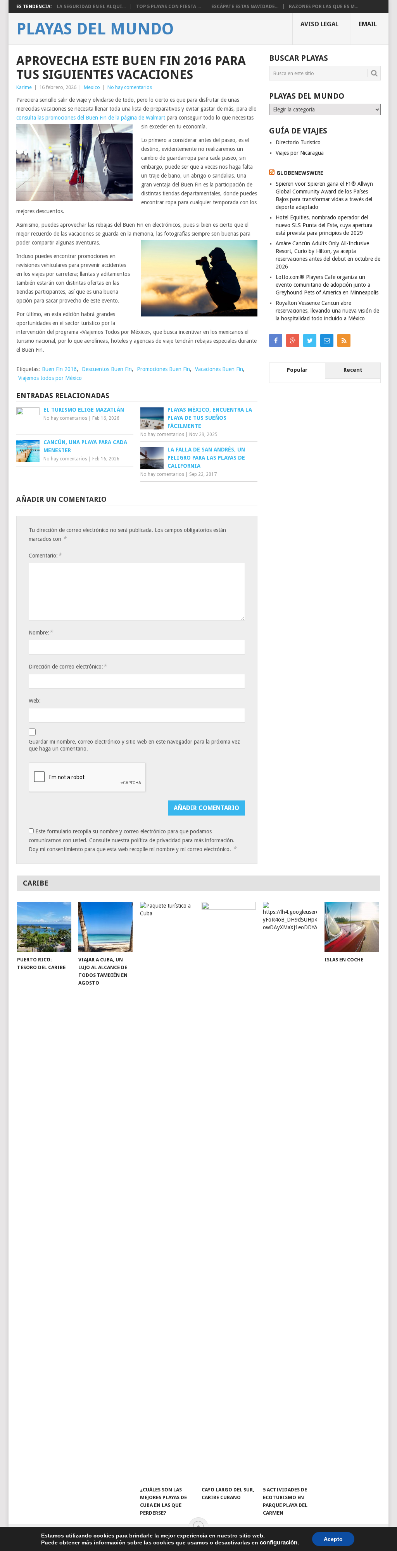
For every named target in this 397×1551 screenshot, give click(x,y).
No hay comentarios (129, 87)
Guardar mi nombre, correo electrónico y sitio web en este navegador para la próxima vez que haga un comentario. (134, 745)
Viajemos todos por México (50, 378)
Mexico (92, 87)
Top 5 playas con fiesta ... (168, 6)
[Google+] (292, 340)
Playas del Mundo (95, 29)
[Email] (326, 340)
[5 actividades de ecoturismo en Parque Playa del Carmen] (290, 1192)
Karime (24, 87)
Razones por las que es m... (323, 6)
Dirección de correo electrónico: (68, 666)
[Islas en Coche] (352, 927)
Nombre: (41, 632)
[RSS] (343, 340)
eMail (368, 24)
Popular (297, 370)
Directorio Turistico (298, 142)
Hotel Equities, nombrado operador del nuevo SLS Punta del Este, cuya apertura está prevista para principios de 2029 (324, 225)
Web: (35, 701)
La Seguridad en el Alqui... (91, 6)
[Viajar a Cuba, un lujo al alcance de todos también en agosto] (105, 927)
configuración (278, 1542)
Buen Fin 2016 (59, 369)
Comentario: (45, 555)
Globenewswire (299, 173)
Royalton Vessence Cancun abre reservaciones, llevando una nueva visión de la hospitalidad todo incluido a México (327, 310)
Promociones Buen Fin (163, 369)
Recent (352, 370)
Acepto (333, 1539)
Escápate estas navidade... (244, 6)
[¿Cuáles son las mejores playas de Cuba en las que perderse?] (167, 1192)
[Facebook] (275, 340)
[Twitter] (309, 340)
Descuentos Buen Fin (107, 369)
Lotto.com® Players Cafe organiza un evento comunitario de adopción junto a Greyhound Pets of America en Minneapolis (327, 285)
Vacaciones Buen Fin (219, 369)
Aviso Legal (319, 24)
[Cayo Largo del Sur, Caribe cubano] (229, 1192)
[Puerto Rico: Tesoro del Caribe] (44, 927)
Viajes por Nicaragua (300, 153)
